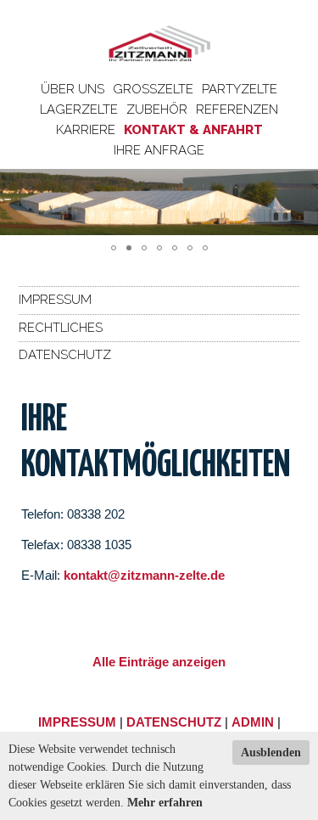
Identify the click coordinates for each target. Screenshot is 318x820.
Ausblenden (271, 752)
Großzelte (153, 89)
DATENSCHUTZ (173, 722)
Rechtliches (61, 327)
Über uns (72, 89)
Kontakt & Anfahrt (193, 130)
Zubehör (156, 109)
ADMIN (253, 722)
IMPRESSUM (77, 722)
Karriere (85, 130)
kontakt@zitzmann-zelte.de (144, 575)
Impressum (55, 299)
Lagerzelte (79, 109)
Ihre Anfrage (159, 150)
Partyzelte (239, 89)
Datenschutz (65, 354)
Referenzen (237, 109)
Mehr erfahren (165, 802)
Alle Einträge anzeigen (159, 661)
